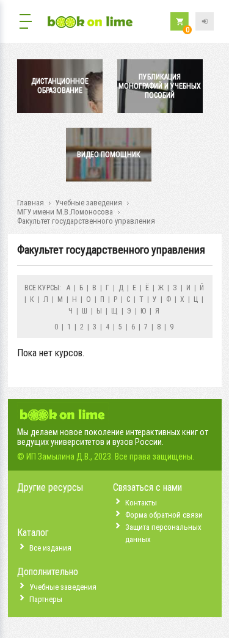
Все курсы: (42, 288)
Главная (30, 202)
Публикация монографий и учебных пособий (159, 86)
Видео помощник (108, 154)
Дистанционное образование (60, 86)
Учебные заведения (88, 202)
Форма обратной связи (164, 514)
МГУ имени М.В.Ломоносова (65, 211)
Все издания (50, 547)
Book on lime (90, 23)
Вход (204, 21)
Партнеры (45, 599)
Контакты (141, 502)
